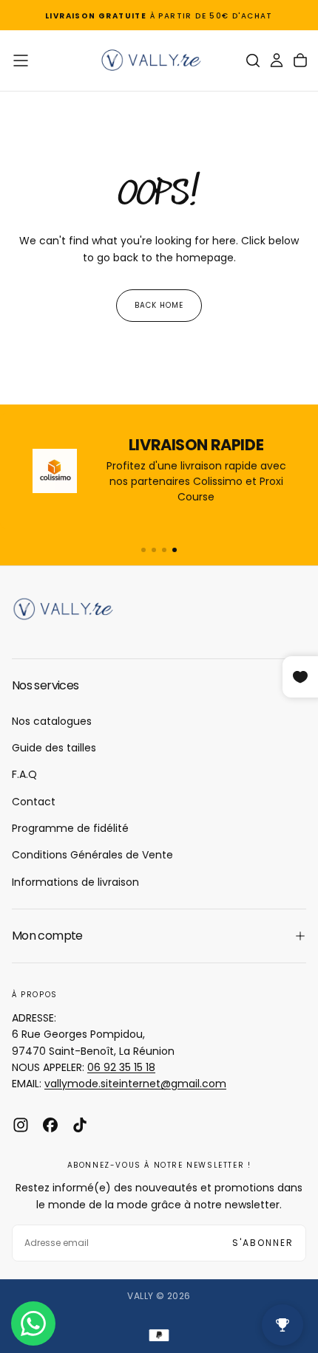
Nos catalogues (52, 721)
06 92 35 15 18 (121, 1067)
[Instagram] (21, 1125)
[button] (21, 60)
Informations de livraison (75, 882)
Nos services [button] (45, 685)
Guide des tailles (54, 747)
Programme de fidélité (70, 828)
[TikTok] (80, 1125)
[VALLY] (71, 609)
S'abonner (263, 1242)
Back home (159, 305)
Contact (33, 801)
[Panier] (300, 60)
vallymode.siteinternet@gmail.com (135, 1083)
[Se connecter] (276, 60)
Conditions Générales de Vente (92, 854)
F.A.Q (24, 774)
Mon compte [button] (47, 935)
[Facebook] (50, 1125)
